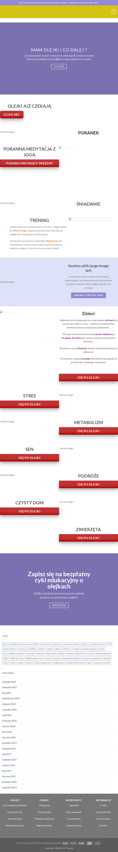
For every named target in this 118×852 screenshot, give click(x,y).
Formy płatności (14, 812)
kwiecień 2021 (9, 687)
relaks (5, 663)
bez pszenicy (26, 644)
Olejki (5, 658)
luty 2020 (7, 731)
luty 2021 (7, 692)
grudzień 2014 (9, 781)
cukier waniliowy (10, 649)
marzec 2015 (8, 765)
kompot (76, 649)
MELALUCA (81, 653)
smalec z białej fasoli (42, 663)
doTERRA (32, 649)
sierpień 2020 (9, 704)
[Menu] (4, 11)
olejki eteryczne (17, 658)
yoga (88, 663)
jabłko (57, 649)
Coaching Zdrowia (96, 644)
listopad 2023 (9, 681)
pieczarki (56, 658)
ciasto (84, 644)
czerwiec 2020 (9, 709)
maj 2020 (6, 715)
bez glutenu (14, 644)
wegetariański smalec (75, 663)
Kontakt (103, 825)
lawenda (40, 653)
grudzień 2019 (9, 742)
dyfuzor (42, 649)
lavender (30, 653)
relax (13, 663)
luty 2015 (7, 770)
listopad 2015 (9, 748)
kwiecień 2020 (9, 720)
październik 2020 (10, 698)
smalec (29, 663)
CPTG (108, 644)
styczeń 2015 (9, 776)
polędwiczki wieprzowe (71, 658)
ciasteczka (56, 644)
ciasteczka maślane (71, 644)
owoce (47, 658)
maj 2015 (6, 754)
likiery (61, 653)
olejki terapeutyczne (34, 658)
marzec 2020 (8, 726)
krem (102, 649)
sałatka (20, 663)
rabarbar (107, 658)
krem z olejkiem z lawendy (13, 653)
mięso (90, 653)
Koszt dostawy (15, 819)
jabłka (50, 649)
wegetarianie (58, 663)
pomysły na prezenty (92, 658)
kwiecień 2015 (9, 759)
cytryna (22, 649)
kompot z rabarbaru (89, 649)
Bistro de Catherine (42, 644)
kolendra (66, 649)
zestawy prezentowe (101, 663)
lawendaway (51, 653)
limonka (70, 653)
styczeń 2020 (9, 737)
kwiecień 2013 (9, 787)
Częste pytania (44, 812)
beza (5, 644)
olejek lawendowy (103, 653)
